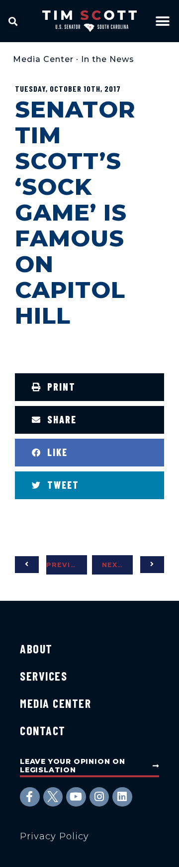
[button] (13, 21)
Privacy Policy (54, 836)
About (36, 648)
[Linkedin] (122, 797)
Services (43, 676)
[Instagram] (99, 797)
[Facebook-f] (30, 797)
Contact (43, 730)
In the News (107, 59)
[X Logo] (53, 797)
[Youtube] (76, 797)
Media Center (43, 59)
